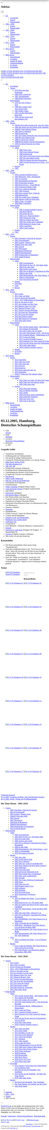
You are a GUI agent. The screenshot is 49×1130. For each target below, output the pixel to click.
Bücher (17, 288)
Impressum (12, 1116)
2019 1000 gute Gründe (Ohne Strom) (28, 1047)
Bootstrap (29, 1124)
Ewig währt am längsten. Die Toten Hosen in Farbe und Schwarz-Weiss (31, 947)
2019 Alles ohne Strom (23, 321)
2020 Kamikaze (20, 1053)
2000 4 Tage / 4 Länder (23, 201)
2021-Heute (9, 49)
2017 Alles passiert (21, 1041)
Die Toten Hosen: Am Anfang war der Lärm (30, 1084)
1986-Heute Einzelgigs (23, 99)
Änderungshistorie (16, 63)
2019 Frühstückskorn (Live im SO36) (28, 1045)
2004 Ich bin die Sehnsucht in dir (26, 872)
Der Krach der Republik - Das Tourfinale (29, 1082)
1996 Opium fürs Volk (27, 218)
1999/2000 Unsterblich (23, 203)
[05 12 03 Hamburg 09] (14, 677)
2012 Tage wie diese (22, 296)
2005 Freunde (20, 878)
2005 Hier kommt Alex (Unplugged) (28, 874)
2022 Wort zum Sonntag (28, 388)
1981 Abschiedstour (22, 96)
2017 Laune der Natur (27, 337)
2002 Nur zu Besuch (22, 861)
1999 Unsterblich (25, 226)
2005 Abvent (19, 247)
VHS (16, 168)
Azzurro (8, 534)
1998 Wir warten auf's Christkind (26, 197)
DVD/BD (18, 284)
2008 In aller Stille (25, 273)
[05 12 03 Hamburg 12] (32, 701)
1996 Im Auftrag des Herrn (29, 220)
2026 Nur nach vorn (26, 399)
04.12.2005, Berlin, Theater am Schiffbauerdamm (22, 798)
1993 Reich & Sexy (26, 214)
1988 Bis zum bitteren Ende (25, 138)
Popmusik (9, 509)
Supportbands (15, 57)
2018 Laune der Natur (23, 1043)
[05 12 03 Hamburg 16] (32, 748)
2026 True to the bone (27, 401)
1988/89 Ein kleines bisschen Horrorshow (30, 142)
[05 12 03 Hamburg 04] (32, 607)
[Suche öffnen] (24, 80)
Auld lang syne (10, 522)
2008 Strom (19, 882)
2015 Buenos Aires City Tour (25, 306)
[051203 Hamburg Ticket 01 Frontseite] (14, 574)
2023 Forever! (20, 366)
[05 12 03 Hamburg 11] (14, 701)
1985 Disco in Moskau (23, 131)
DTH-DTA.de (6, 1106)
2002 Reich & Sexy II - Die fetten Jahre (33, 265)
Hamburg (8, 437)
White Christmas (11, 487)
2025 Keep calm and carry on (25, 370)
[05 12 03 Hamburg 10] (32, 677)
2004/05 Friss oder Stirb (23, 245)
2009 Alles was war (22, 884)
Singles (17, 166)
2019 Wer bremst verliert (23, 316)
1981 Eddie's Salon (21, 111)
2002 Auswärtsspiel (26, 263)
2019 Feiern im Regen (23, 1051)
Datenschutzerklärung (25, 1116)
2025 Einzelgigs (20, 372)
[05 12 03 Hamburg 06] (32, 630)
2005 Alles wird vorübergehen (25, 876)
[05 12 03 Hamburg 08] (32, 654)
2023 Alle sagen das (22, 364)
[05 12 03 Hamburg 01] (14, 583)
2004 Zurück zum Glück (28, 269)
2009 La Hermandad (26, 277)
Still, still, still (10, 466)
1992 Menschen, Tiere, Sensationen (27, 177)
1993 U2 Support (21, 179)
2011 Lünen (19, 294)
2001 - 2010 (9, 36)
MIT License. (27, 1126)
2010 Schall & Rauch (22, 257)
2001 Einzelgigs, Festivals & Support (28, 238)
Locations (13, 59)
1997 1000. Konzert (22, 191)
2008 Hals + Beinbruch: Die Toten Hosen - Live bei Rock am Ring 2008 (30, 926)
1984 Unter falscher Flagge (29, 152)
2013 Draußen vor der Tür (24, 1033)
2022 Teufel (23, 393)
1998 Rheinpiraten (21, 195)
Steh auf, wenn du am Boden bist (17, 481)
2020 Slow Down (21, 1057)
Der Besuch (9, 476)
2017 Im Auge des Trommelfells (26, 312)
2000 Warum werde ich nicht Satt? (27, 199)
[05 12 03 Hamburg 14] (32, 724)
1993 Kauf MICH (25, 212)
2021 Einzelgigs (20, 360)
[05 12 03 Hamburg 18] (32, 771)
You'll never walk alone (13, 530)
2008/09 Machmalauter (23, 253)
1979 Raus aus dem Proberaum (22, 91)
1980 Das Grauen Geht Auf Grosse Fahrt (23, 108)
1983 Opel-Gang (25, 150)
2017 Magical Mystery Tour (25, 308)
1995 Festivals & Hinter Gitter (25, 187)
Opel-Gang (9, 493)
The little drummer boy (13, 464)
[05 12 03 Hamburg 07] (14, 654)
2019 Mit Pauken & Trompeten (26, 319)
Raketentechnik (39, 1116)
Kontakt (4, 1116)
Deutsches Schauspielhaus (14, 441)
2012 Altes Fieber (21, 1031)
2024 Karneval (20, 368)
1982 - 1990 (9, 24)
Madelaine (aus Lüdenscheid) (16, 520)
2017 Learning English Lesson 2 (31, 339)
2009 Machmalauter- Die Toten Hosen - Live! (31, 849)
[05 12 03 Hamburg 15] (14, 748)
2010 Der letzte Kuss (22, 892)
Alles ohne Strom (21, 1086)
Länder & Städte (16, 61)
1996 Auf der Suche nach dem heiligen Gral (24, 118)
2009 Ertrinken (20, 890)
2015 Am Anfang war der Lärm (26, 304)
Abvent (8, 433)
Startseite (8, 1092)
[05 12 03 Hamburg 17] (14, 771)
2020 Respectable (21, 1055)
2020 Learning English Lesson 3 (31, 347)
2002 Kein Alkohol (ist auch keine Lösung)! (30, 866)
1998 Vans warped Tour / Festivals (27, 193)
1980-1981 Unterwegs (23, 94)
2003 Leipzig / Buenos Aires (25, 242)
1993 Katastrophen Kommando (26, 181)
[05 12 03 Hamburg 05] (14, 630)
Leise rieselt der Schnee (13, 489)
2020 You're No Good (23, 1059)
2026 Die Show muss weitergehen (31, 395)
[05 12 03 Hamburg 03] (14, 607)
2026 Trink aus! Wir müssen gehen (31, 382)
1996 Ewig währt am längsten (25, 189)
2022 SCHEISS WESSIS (28, 391)
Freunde (8, 528)
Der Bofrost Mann (12, 495)
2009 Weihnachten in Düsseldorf (26, 255)
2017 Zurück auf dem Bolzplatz (26, 310)
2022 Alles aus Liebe (22, 362)
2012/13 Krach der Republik (25, 298)
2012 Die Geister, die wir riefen (30, 331)
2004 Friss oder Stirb (26, 267)
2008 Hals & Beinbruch (23, 251)
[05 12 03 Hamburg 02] (32, 583)
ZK (6, 16)
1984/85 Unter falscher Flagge (25, 129)
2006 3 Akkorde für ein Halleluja (26, 923)
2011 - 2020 (9, 43)
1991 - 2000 (9, 30)
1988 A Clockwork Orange (24, 140)
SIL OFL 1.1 (14, 1128)
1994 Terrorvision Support (24, 183)
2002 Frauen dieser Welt (23, 859)
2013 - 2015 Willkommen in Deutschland (29, 300)
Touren (12, 20)
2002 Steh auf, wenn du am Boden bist (29, 863)
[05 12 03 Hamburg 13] (14, 724)
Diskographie (15, 22)
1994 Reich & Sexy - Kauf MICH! (27, 185)
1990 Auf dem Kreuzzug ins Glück (27, 144)
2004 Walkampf (20, 868)
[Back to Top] (2, 1102)
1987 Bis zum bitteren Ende (29, 158)
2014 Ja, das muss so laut (24, 302)
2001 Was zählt (20, 857)
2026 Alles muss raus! (27, 384)
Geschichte (14, 18)
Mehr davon (9, 55)
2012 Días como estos (22, 1061)
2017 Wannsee (20, 1039)
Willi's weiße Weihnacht (14, 478)
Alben (17, 148)
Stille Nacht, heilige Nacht (14, 462)
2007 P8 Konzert (21, 249)
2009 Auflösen (20, 888)
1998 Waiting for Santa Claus (29, 224)
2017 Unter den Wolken (23, 1037)
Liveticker (13, 65)
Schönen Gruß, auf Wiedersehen (17, 518)
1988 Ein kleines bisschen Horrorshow (33, 160)
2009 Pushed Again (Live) (24, 886)
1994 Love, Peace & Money (29, 216)
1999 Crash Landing (26, 228)
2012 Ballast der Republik (28, 329)
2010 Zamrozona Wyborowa (25, 894)
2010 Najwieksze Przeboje (28, 279)
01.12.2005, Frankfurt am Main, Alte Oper (16, 796)
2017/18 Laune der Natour (24, 314)
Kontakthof (14, 67)
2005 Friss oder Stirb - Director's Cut (28, 913)
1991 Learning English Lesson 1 (26, 175)
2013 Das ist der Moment (24, 1035)
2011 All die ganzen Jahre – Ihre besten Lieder (31, 996)
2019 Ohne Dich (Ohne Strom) (26, 1049)
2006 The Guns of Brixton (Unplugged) (29, 880)
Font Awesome (36, 1126)
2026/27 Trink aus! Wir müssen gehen (28, 374)
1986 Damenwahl (21, 133)
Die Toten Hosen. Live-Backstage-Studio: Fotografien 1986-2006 (30, 951)
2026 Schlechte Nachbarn (28, 397)
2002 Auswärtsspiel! (22, 240)
